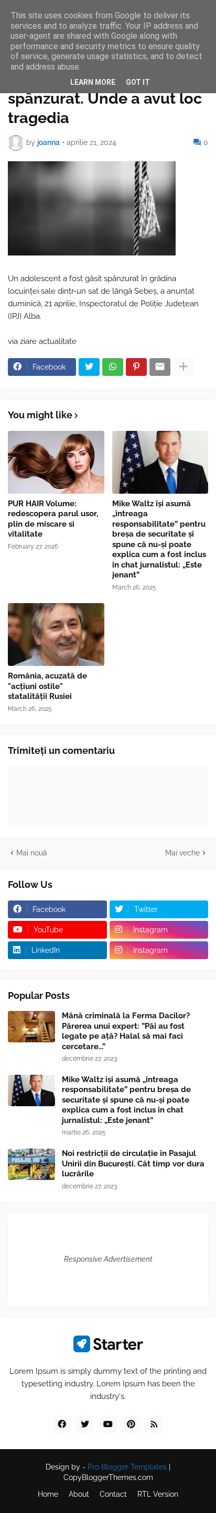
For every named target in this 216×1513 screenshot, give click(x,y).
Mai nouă (31, 853)
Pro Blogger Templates (127, 1467)
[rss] (154, 1424)
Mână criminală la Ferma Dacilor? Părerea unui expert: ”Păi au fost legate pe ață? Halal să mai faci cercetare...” (126, 1031)
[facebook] (62, 1424)
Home (48, 1494)
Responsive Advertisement (108, 1259)
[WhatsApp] (112, 367)
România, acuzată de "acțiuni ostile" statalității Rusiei (47, 686)
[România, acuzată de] (56, 634)
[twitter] (85, 1424)
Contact (113, 1494)
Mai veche (182, 853)
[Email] (159, 367)
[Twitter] (89, 367)
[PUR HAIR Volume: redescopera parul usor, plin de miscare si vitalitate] (56, 462)
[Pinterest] (136, 367)
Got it (138, 82)
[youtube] (108, 1424)
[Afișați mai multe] (183, 367)
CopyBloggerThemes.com (108, 1477)
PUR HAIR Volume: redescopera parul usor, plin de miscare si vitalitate (53, 519)
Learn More (92, 82)
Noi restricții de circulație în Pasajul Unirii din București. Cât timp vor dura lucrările (133, 1163)
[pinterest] (131, 1424)
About (79, 1494)
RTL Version (157, 1494)
